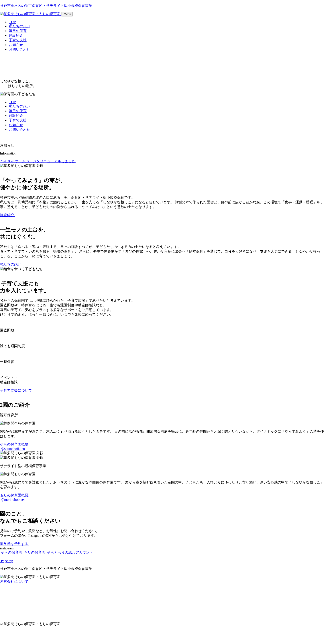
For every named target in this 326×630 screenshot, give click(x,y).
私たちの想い (19, 26)
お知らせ (16, 45)
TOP (12, 22)
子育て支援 (18, 40)
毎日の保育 (18, 31)
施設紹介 (16, 35)
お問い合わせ (19, 49)
